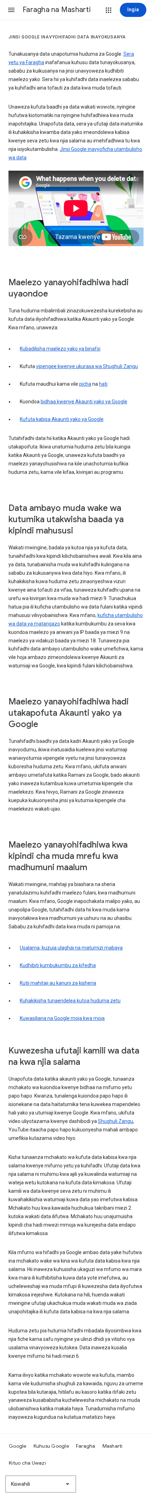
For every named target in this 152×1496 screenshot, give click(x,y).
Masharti (113, 1446)
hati (103, 384)
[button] (11, 9)
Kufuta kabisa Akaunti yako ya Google (62, 419)
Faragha (85, 1446)
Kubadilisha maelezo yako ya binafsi (60, 349)
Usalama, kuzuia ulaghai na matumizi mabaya (71, 948)
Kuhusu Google (51, 1446)
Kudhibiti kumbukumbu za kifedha (58, 965)
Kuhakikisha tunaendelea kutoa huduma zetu (70, 1000)
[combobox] (40, 1484)
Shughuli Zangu (115, 1121)
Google (18, 1446)
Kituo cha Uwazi (27, 1463)
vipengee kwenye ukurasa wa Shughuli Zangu (87, 366)
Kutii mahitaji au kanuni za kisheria (58, 983)
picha (85, 384)
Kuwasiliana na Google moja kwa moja (62, 1018)
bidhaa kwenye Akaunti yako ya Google (84, 401)
